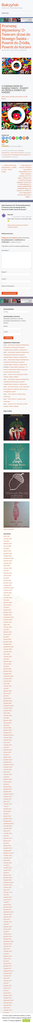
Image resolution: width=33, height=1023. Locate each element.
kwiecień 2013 (8, 926)
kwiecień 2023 (8, 632)
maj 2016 (6, 836)
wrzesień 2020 (8, 708)
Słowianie (21, 150)
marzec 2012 (7, 958)
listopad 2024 (7, 585)
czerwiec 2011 (8, 981)
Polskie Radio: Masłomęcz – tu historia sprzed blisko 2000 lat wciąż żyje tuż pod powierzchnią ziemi (16, 369)
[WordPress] (27, 138)
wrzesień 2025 (8, 561)
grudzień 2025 (8, 553)
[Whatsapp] (17, 138)
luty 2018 (6, 784)
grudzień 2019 (8, 730)
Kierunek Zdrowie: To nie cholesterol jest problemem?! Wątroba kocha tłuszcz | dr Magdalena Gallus (16, 389)
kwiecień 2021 (8, 691)
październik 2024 (9, 588)
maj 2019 (6, 747)
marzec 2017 (7, 811)
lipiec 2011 (7, 978)
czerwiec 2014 (8, 892)
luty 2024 (6, 607)
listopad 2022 (7, 644)
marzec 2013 (7, 929)
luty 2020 (6, 725)
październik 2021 (9, 676)
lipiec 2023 (7, 624)
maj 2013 (6, 924)
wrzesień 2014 (8, 885)
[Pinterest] (13, 138)
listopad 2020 (7, 703)
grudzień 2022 (8, 642)
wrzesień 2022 (8, 649)
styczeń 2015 (7, 875)
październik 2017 (9, 794)
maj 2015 (6, 865)
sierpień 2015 (8, 858)
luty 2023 (6, 637)
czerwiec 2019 (8, 745)
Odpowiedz (28, 216)
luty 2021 (6, 696)
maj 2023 (6, 629)
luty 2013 (6, 931)
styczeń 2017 (7, 816)
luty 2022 (6, 666)
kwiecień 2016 (8, 838)
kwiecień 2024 (8, 602)
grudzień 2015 (8, 848)
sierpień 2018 (8, 769)
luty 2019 (6, 755)
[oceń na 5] (8, 146)
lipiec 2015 (7, 860)
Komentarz (5, 250)
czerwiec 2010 (8, 1010)
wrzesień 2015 (8, 855)
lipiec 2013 (7, 919)
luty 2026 (6, 548)
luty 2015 (6, 872)
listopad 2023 (7, 615)
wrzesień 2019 (8, 737)
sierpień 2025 (8, 563)
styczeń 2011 (7, 993)
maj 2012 (6, 953)
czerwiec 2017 (8, 804)
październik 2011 (9, 971)
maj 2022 (6, 659)
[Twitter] (10, 138)
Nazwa (4, 272)
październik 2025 (9, 558)
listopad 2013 (7, 909)
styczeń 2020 (7, 728)
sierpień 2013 (8, 917)
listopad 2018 (7, 762)
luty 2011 (6, 990)
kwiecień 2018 (8, 779)
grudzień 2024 (8, 583)
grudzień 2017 (8, 789)
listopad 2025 (7, 556)
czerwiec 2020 (8, 715)
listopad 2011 (7, 968)
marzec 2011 (7, 988)
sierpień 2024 (8, 592)
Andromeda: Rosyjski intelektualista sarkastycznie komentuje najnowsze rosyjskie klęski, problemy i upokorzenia (16, 347)
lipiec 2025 (7, 565)
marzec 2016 (7, 841)
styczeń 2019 (7, 757)
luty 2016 (6, 843)
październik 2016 (9, 823)
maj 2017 (6, 806)
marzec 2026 (7, 546)
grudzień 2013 (8, 907)
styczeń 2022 (7, 669)
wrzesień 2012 (8, 944)
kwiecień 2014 (8, 897)
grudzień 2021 (8, 671)
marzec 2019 (7, 752)
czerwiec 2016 (8, 833)
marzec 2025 (7, 575)
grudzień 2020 (8, 701)
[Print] (3, 141)
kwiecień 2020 (8, 720)
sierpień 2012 (8, 946)
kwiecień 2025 (8, 573)
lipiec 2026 (7, 536)
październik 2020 (9, 705)
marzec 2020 (7, 723)
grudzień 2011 (8, 966)
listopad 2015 (7, 850)
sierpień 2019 (8, 740)
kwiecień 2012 (8, 956)
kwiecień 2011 (8, 985)
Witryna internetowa (8, 286)
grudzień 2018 (8, 759)
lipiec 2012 (7, 949)
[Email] (6, 141)
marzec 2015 (7, 870)
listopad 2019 (7, 732)
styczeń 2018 (7, 786)
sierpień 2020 (8, 710)
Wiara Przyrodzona (19, 152)
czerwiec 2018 (8, 774)
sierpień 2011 (8, 976)
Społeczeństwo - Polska (8, 152)
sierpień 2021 (8, 681)
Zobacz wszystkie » (9, 529)
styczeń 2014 (7, 904)
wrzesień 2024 (8, 590)
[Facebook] (3, 138)
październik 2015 (9, 853)
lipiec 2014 (7, 890)
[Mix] (23, 138)
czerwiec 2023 (8, 627)
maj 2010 (6, 1012)
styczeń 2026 (7, 551)
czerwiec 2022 (8, 656)
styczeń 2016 (7, 845)
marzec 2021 (7, 693)
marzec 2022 (7, 664)
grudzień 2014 (8, 877)
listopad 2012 (7, 939)
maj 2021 (6, 688)
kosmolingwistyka (15, 155)
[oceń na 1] (2, 146)
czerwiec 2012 (8, 951)
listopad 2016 (7, 821)
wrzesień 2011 (8, 973)
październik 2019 (9, 735)
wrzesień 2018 (8, 767)
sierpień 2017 (8, 799)
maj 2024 (6, 600)
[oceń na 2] (3, 146)
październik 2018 (9, 764)
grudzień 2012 (8, 936)
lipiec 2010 (7, 1008)
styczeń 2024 (7, 610)
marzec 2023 (7, 634)
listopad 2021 (7, 674)
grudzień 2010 (8, 995)
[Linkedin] (20, 138)
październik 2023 (9, 617)
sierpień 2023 (8, 622)
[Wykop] (6, 138)
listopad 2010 (7, 998)
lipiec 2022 (7, 654)
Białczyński (10, 4)
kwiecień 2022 (8, 661)
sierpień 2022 (8, 651)
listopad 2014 (7, 880)
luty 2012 (6, 961)
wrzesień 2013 (8, 914)
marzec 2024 (7, 605)
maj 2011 (6, 983)
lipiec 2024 (7, 595)
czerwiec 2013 (8, 922)
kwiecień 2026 (8, 543)
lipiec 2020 (7, 713)
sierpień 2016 (8, 828)
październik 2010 (9, 1000)
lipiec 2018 (7, 772)
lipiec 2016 (7, 831)
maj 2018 (6, 777)
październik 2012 (9, 941)
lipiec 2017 (7, 801)
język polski (7, 155)
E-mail (4, 279)
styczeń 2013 (7, 934)
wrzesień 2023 (8, 619)
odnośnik (7, 157)
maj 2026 (6, 541)
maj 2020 (6, 718)
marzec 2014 (7, 899)
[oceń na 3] (5, 146)
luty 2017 (6, 814)
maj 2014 (6, 895)
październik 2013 (9, 912)
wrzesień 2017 (8, 796)
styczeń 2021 (7, 698)
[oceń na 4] (6, 146)
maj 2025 (6, 570)
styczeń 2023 (7, 639)
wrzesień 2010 (8, 1003)
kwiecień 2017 (8, 809)
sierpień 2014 (8, 887)
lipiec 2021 (7, 683)
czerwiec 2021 (8, 686)
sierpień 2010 (8, 1005)
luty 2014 (6, 902)
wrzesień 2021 (8, 678)
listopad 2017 (7, 791)
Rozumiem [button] (26, 1020)
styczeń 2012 (7, 963)
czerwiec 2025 (8, 568)
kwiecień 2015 (8, 868)
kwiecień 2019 (8, 750)
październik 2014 (9, 882)
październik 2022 (9, 646)
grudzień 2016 (8, 818)
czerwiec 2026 (8, 538)
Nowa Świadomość (25, 155)
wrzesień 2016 (8, 826)
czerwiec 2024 (8, 597)
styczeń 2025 (7, 580)
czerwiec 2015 (8, 863)
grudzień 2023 (8, 612)
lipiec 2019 (7, 742)
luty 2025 (6, 578)
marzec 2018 (7, 782)
